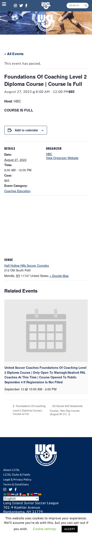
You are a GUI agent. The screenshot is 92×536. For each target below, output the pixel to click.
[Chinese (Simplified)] (9, 494)
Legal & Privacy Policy (17, 479)
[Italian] (28, 494)
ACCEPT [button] (69, 529)
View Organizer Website (62, 158)
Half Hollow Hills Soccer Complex (26, 265)
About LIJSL (11, 470)
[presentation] (46, 331)
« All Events (14, 53)
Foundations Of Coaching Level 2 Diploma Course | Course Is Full (29, 410)
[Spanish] (40, 494)
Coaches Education (17, 191)
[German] (24, 494)
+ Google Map (59, 276)
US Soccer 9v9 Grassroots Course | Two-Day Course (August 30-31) (66, 410)
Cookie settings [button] (44, 528)
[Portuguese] (32, 494)
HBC (49, 154)
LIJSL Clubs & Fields (16, 474)
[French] (20, 494)
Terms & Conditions (16, 484)
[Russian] (36, 494)
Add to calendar (26, 130)
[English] (17, 494)
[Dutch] (13, 494)
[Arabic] (5, 494)
